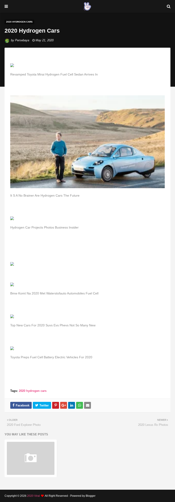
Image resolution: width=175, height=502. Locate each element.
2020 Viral (33, 495)
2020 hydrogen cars (32, 391)
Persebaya (22, 40)
